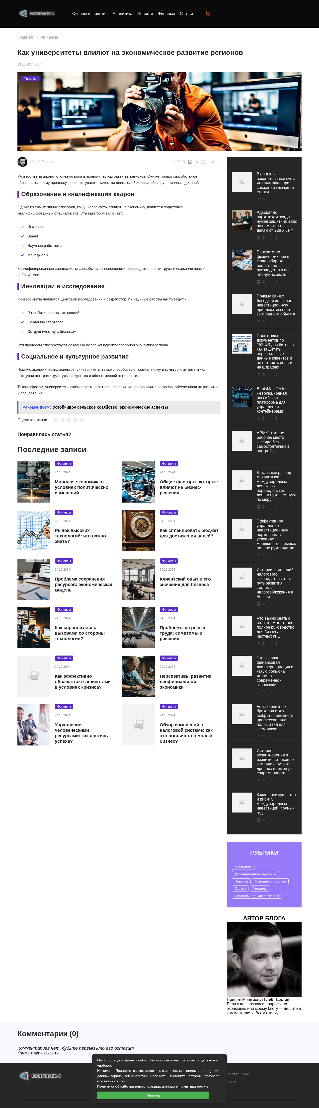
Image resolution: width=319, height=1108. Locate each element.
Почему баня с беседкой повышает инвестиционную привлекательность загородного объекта (276, 305)
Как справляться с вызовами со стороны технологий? (80, 633)
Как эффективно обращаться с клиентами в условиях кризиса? (83, 682)
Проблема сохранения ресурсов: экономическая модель (83, 584)
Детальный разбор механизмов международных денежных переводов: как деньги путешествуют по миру (277, 486)
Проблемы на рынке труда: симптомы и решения (182, 633)
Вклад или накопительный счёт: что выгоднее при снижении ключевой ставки (276, 183)
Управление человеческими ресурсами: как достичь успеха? (81, 733)
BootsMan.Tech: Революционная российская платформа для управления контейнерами (272, 400)
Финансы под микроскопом (257, 896)
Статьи (186, 13)
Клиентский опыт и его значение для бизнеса (185, 582)
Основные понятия (90, 13)
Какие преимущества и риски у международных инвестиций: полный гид (276, 804)
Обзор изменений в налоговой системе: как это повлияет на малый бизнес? (186, 733)
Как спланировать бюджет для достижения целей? (189, 533)
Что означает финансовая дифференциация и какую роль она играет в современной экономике (275, 671)
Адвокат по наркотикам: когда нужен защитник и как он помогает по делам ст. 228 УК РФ (277, 221)
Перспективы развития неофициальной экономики (186, 682)
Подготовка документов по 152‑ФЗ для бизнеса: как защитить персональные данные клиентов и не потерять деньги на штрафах (276, 351)
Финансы (166, 13)
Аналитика (122, 13)
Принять (153, 1095)
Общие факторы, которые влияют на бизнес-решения (189, 487)
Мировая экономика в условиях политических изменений (81, 487)
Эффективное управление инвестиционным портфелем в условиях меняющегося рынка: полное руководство (276, 534)
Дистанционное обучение (255, 874)
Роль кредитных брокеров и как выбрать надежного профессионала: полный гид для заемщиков (275, 717)
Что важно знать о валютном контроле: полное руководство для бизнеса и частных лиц (275, 627)
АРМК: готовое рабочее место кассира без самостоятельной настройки (273, 442)
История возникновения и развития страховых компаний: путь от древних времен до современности (275, 761)
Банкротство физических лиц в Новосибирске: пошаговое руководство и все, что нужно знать (274, 263)
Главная (25, 37)
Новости (145, 13)
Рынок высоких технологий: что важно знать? (80, 536)
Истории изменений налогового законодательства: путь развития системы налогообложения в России (275, 583)
